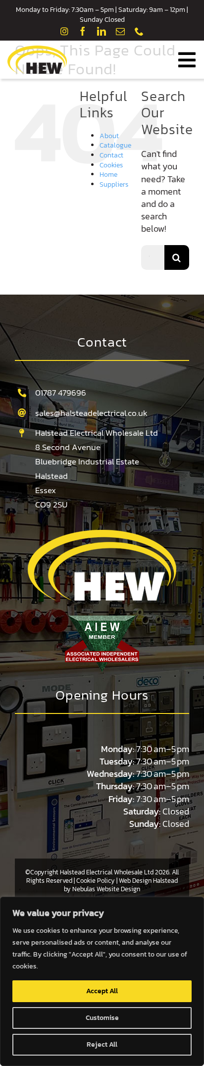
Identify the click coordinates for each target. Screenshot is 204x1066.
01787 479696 (60, 392)
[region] (102, 981)
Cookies (111, 165)
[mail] (120, 31)
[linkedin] (101, 31)
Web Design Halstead (148, 880)
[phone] (139, 31)
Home (108, 174)
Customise (102, 1018)
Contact (111, 155)
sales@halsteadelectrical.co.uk (91, 412)
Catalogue (115, 145)
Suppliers (114, 184)
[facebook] (82, 31)
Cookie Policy (95, 880)
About (109, 136)
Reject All (102, 1044)
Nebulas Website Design (106, 889)
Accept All (102, 991)
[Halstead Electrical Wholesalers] (102, 534)
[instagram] (64, 31)
